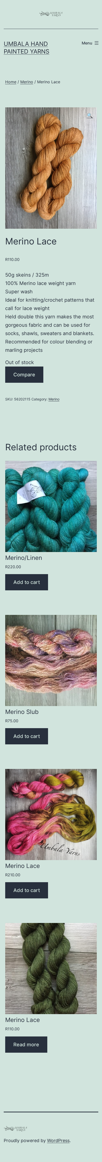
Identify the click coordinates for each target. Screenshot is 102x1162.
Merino (26, 81)
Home (10, 81)
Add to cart (26, 582)
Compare (24, 375)
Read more (26, 1045)
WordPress (58, 1140)
